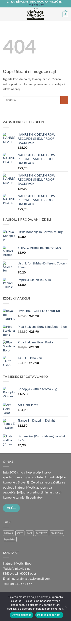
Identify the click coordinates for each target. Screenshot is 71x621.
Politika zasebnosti (49, 614)
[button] (5, 14)
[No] (65, 608)
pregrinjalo (57, 533)
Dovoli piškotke (21, 614)
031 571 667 (36, 5)
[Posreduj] (64, 100)
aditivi (20, 533)
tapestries (9, 539)
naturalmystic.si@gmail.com (31, 578)
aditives (8, 533)
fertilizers (41, 533)
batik (30, 533)
